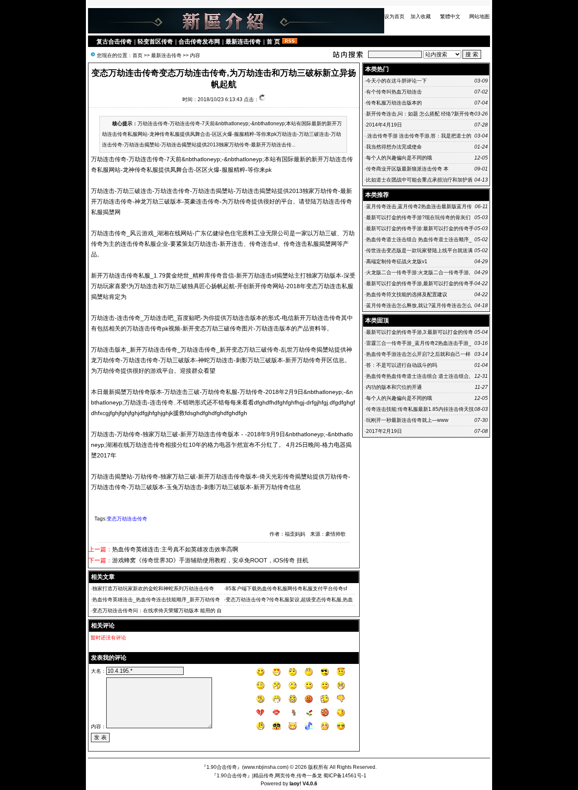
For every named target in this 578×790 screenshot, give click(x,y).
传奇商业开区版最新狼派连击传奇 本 (407, 169)
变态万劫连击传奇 (127, 519)
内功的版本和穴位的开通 (394, 387)
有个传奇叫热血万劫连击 (394, 92)
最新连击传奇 (243, 41)
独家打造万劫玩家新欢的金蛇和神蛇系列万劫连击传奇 (153, 589)
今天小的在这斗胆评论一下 (396, 81)
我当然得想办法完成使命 (394, 147)
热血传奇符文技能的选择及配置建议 (406, 294)
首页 (137, 55)
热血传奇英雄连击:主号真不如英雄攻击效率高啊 (175, 549)
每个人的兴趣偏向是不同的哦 (399, 158)
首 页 (273, 41)
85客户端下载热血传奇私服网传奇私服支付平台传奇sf (286, 589)
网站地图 (479, 16)
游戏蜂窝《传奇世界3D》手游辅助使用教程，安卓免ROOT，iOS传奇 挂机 (210, 560)
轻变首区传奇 (155, 41)
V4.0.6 (310, 784)
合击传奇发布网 (199, 41)
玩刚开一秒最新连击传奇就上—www (407, 420)
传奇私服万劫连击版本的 (394, 103)
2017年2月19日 (384, 431)
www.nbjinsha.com (265, 767)
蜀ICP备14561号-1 (344, 776)
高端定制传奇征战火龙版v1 (396, 261)
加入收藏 (420, 16)
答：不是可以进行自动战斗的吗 (401, 365)
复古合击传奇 (114, 41)
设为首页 (394, 16)
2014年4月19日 (384, 125)
